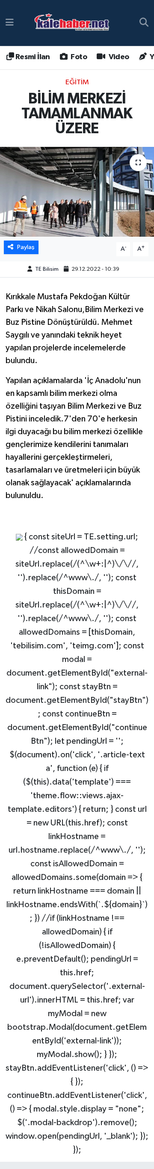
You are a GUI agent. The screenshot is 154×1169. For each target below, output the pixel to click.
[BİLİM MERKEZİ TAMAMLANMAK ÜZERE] (77, 192)
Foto (78, 57)
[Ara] (143, 23)
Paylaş (26, 247)
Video (118, 57)
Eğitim (77, 82)
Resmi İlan (32, 57)
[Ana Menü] (10, 22)
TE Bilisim (47, 269)
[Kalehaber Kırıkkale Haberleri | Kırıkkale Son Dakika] (74, 23)
